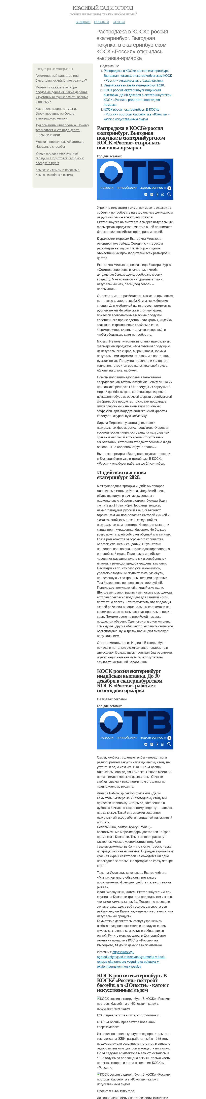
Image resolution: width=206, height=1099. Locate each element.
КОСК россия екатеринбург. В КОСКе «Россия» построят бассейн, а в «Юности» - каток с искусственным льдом (136, 114)
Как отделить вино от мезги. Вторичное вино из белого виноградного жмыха (56, 113)
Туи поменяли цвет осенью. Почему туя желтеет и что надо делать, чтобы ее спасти (62, 130)
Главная (83, 21)
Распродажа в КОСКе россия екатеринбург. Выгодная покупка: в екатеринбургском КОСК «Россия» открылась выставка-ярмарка (138, 75)
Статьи (119, 21)
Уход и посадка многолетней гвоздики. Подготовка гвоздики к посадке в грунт (60, 158)
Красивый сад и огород (103, 7)
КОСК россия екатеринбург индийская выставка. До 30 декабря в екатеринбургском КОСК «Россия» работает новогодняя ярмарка (138, 97)
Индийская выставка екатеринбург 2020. (134, 85)
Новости (101, 21)
